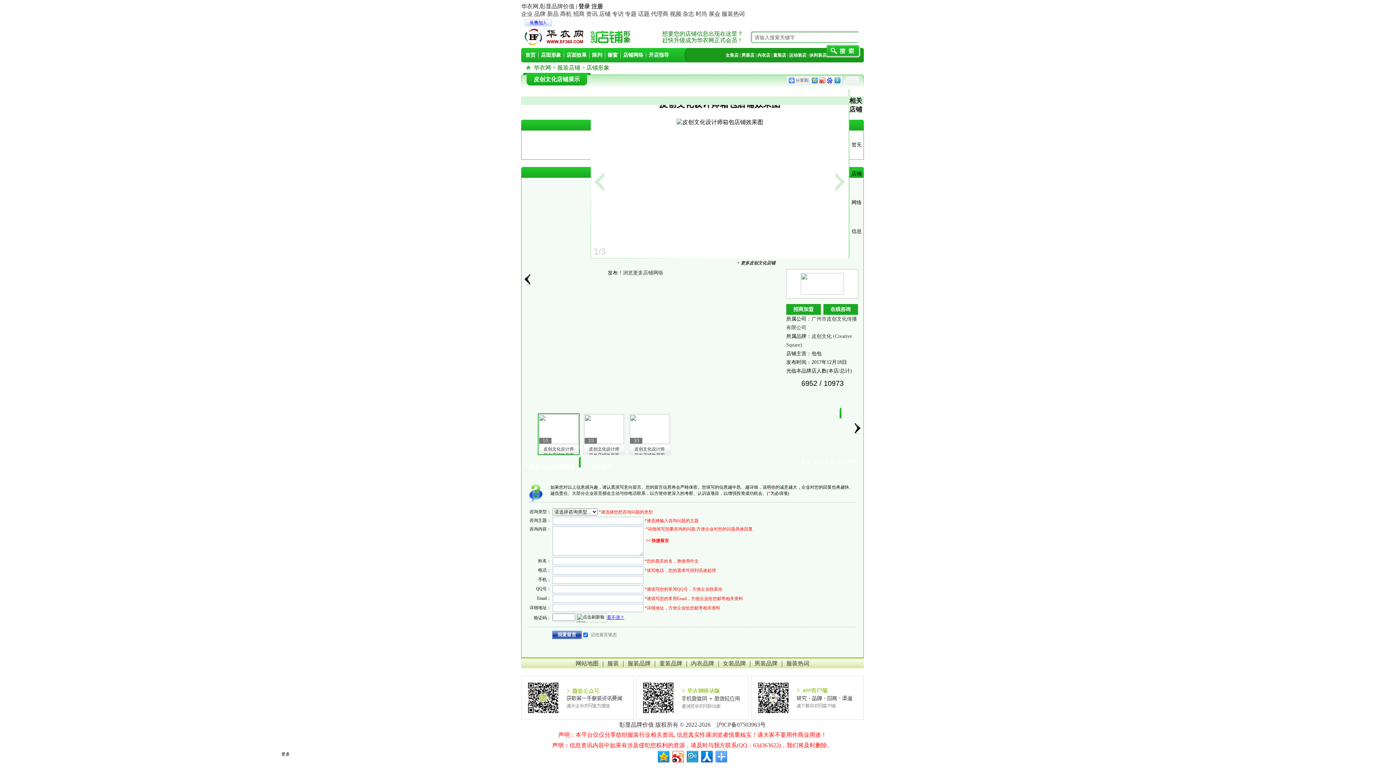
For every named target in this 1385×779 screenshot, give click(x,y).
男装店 (748, 55)
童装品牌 (670, 663)
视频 (675, 14)
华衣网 (542, 68)
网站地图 (587, 663)
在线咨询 (841, 309)
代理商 (659, 14)
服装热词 (733, 14)
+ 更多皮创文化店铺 (756, 262)
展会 (714, 14)
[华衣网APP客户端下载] (807, 698)
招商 (579, 14)
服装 (613, 663)
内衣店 (763, 55)
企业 (527, 14)
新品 (553, 14)
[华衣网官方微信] (577, 698)
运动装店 (797, 55)
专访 (618, 14)
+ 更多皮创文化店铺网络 (827, 462)
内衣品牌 (702, 663)
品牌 (540, 14)
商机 (566, 14)
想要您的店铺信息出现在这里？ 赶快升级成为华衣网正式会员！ (702, 37)
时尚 (701, 14)
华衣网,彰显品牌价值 (548, 6)
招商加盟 (803, 309)
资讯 (592, 14)
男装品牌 (766, 663)
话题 (644, 14)
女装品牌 (734, 663)
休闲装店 (818, 55)
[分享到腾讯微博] (692, 755)
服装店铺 (568, 68)
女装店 (732, 55)
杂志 (688, 14)
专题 (631, 14)
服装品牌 (639, 663)
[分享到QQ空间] (663, 755)
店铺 (605, 14)
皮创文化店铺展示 (557, 79)
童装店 (779, 55)
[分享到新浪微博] (677, 755)
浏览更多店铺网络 (643, 273)
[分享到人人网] (706, 755)
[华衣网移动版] (692, 698)
